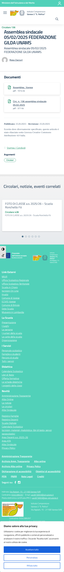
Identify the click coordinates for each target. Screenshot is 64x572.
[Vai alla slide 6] (39, 236)
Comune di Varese (10, 298)
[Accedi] (59, 3)
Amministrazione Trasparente (16, 396)
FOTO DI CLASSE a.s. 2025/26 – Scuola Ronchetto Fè (29, 205)
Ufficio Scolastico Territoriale (15, 283)
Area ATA (6, 441)
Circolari (10, 160)
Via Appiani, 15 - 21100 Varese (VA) (25, 491)
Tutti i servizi (8, 361)
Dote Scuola (8, 308)
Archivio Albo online (12, 466)
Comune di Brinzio (10, 305)
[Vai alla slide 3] (29, 236)
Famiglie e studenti (11, 354)
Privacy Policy (8, 448)
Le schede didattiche (12, 382)
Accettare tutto (32, 549)
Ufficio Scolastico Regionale (15, 280)
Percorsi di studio (10, 357)
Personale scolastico (12, 350)
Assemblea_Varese (23, 87)
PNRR (14, 476)
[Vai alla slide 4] (32, 236)
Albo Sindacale (9, 410)
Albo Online (7, 399)
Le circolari (7, 406)
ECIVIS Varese (9, 301)
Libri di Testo (8, 375)
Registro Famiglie (10, 416)
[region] (32, 546)
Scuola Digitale (9, 423)
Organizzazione (9, 340)
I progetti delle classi (12, 385)
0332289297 (17, 494)
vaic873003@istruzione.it (42, 494)
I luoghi (5, 326)
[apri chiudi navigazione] (5, 13)
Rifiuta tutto (32, 565)
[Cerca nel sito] (57, 19)
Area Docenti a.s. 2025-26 (15, 437)
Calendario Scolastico (12, 371)
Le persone (7, 329)
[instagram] (19, 482)
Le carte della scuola (12, 336)
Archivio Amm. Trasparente (16, 461)
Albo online (40, 461)
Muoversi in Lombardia (13, 312)
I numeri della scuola (12, 333)
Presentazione (9, 322)
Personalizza (32, 557)
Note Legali (27, 476)
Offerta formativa (10, 378)
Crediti (40, 476)
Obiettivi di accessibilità (48, 471)
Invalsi (5, 294)
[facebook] (15, 482)
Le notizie (6, 403)
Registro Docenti (10, 419)
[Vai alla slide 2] (26, 236)
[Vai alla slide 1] (23, 236)
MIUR (4, 276)
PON (4, 476)
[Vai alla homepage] (17, 13)
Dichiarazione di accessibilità (16, 471)
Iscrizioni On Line (10, 291)
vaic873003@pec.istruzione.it (45, 497)
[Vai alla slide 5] (36, 236)
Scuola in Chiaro (10, 287)
